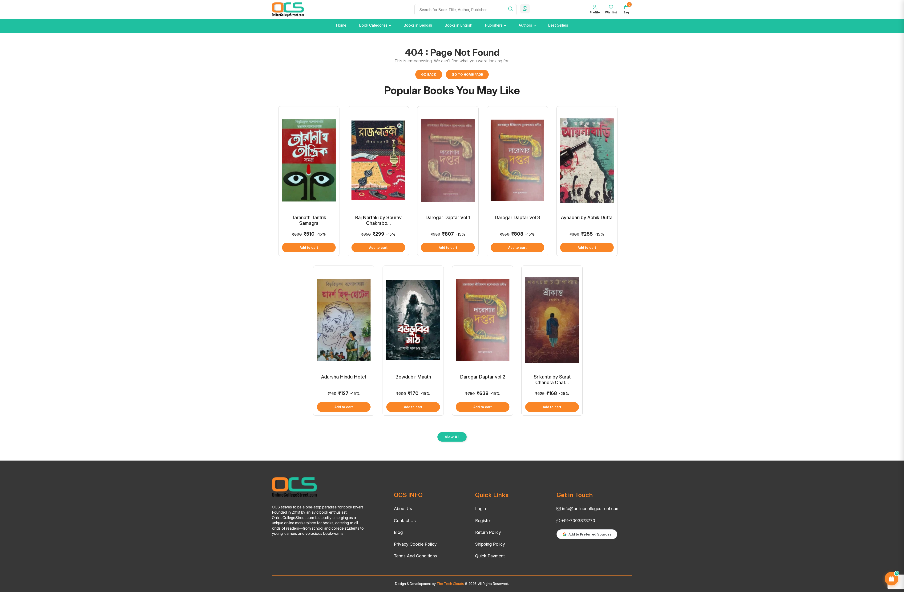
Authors (525, 25)
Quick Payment (490, 555)
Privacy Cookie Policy (415, 544)
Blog (398, 532)
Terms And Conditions (415, 555)
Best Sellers (558, 25)
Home (341, 25)
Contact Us (405, 520)
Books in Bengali (418, 25)
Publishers (493, 25)
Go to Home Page (467, 74)
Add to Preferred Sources (590, 534)
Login (480, 508)
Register (483, 520)
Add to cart (309, 248)
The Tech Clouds (450, 584)
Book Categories (373, 25)
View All (452, 437)
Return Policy (488, 532)
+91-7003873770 (577, 520)
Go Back (428, 74)
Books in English (458, 25)
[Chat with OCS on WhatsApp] (525, 8)
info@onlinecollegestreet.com (590, 508)
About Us (403, 508)
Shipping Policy (490, 544)
